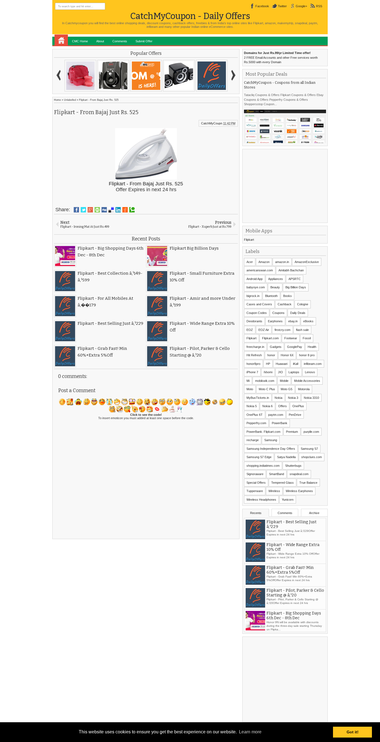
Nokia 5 (251, 406)
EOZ (249, 329)
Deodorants (254, 321)
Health (312, 346)
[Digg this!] (104, 210)
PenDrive (295, 414)
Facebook (262, 6)
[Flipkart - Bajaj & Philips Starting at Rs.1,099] (211, 75)
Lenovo (310, 372)
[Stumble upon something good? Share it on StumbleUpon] (97, 210)
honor (271, 355)
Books (287, 296)
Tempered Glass (282, 482)
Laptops (293, 372)
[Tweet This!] (83, 210)
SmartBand (276, 474)
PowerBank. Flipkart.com (263, 431)
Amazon (264, 262)
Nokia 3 (293, 397)
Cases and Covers (259, 304)
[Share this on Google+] (90, 210)
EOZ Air (263, 329)
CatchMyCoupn (211, 123)
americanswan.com (259, 270)
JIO (280, 372)
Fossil (307, 338)
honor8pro (253, 363)
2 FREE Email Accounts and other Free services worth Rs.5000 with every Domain (281, 57)
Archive (314, 513)
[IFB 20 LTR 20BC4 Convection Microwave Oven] (80, 75)
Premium (292, 431)
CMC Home (80, 41)
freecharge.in (255, 346)
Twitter (282, 6)
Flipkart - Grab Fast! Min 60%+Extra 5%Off (290, 570)
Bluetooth (271, 296)
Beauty (275, 287)
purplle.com (311, 431)
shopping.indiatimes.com (263, 465)
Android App (254, 279)
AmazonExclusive (307, 262)
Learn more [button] (250, 731)
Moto (249, 389)
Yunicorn (287, 499)
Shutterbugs (293, 465)
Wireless (274, 491)
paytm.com (275, 414)
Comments (119, 41)
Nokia (278, 397)
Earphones (275, 321)
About (100, 41)
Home (61, 40)
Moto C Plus (267, 389)
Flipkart (249, 239)
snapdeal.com (299, 474)
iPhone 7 (252, 372)
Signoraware (254, 474)
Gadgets (276, 346)
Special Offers (256, 482)
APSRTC (294, 279)
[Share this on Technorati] (132, 210)
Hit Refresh (254, 355)
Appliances (275, 279)
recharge (252, 440)
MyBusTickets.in (257, 397)
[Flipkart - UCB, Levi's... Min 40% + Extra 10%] (146, 75)
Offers (282, 406)
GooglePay (294, 346)
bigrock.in (253, 296)
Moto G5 (286, 389)
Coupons (278, 313)
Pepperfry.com (256, 423)
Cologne (302, 304)
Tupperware (254, 491)
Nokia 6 (267, 406)
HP (268, 363)
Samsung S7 (309, 448)
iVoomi (268, 372)
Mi (248, 380)
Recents (255, 513)
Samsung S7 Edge (259, 457)
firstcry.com (282, 329)
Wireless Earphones (299, 491)
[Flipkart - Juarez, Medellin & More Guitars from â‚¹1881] (113, 75)
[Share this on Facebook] (76, 210)
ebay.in (293, 321)
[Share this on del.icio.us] (111, 210)
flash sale (302, 329)
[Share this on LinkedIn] (118, 210)
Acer (249, 262)
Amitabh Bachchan (291, 270)
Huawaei (281, 363)
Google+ (301, 6)
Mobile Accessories (307, 380)
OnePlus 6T (254, 414)
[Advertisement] (285, 185)
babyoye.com (255, 287)
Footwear (290, 338)
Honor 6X (287, 355)
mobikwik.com (264, 380)
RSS (319, 6)
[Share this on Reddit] (125, 210)
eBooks (308, 321)
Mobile (284, 380)
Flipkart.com (270, 338)
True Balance (308, 482)
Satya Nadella (286, 457)
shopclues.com (311, 457)
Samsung (270, 440)
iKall (295, 363)
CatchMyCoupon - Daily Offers (190, 16)
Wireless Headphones (261, 499)
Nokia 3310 (311, 397)
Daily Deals (297, 313)
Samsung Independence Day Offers (270, 448)
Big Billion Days (295, 287)
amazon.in (282, 262)
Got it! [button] (353, 732)
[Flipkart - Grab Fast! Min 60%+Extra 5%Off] (178, 75)
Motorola (304, 389)
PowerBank (279, 423)
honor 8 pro (307, 355)
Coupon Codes (256, 313)
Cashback (285, 304)
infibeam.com (313, 363)
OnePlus (298, 406)
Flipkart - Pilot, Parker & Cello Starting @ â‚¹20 (295, 593)
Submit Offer (143, 41)
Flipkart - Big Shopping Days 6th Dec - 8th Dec (294, 615)
